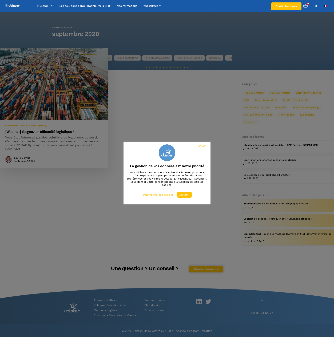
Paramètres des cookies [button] (158, 194)
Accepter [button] (184, 194)
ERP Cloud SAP (44, 6)
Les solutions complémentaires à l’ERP (85, 6)
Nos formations (127, 6)
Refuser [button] (201, 146)
